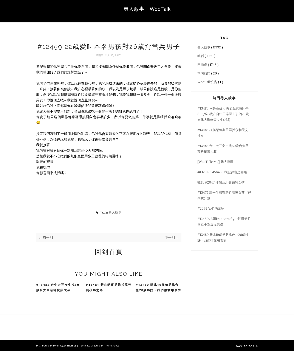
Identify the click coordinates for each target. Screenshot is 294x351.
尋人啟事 (114, 212)
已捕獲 (202, 65)
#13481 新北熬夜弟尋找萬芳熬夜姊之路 (109, 287)
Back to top (245, 346)
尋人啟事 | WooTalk (147, 8)
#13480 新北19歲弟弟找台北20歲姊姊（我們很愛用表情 (158, 287)
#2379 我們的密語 (210, 208)
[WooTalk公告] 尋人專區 (215, 162)
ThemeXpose (111, 345)
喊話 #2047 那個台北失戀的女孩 (220, 182)
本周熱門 (204, 73)
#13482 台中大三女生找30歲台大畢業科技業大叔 (57, 287)
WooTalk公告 (207, 82)
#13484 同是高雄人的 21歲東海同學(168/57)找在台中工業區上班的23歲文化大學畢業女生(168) (223, 114)
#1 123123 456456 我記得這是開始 (222, 172)
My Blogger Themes (65, 345)
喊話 (201, 56)
